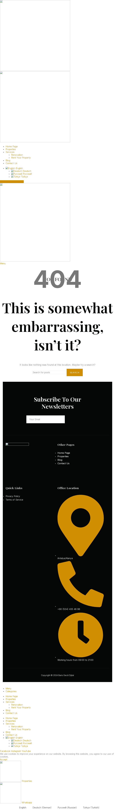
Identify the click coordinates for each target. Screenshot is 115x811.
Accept (3, 759)
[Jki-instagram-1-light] (13, 479)
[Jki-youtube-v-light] (20, 479)
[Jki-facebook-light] (7, 479)
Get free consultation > (12, 181)
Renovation (17, 154)
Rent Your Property (21, 157)
